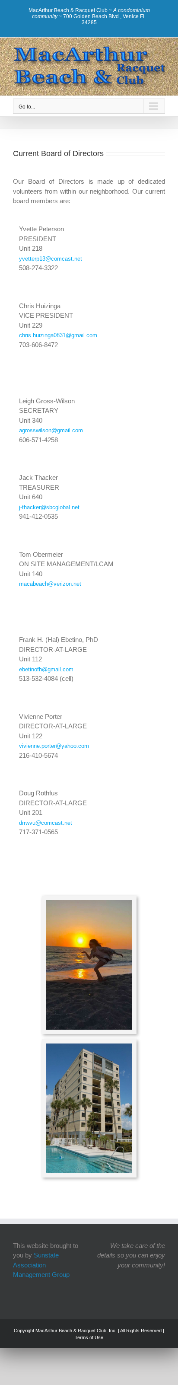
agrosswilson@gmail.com (51, 430)
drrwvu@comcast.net (45, 823)
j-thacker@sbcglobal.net (49, 507)
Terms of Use (89, 1337)
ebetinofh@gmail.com (46, 669)
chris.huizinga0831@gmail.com (58, 335)
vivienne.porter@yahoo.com (54, 746)
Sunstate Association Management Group (41, 1264)
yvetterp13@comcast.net (50, 258)
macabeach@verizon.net (50, 584)
